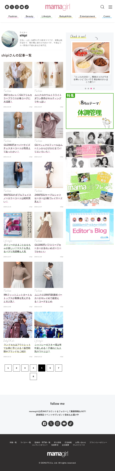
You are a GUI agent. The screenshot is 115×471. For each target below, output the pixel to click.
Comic (107, 16)
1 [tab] (86, 89)
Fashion (13, 16)
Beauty (29, 16)
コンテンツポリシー (40, 445)
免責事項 (54, 445)
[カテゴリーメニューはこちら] (110, 7)
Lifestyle (46, 16)
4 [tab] (94, 89)
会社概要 (65, 445)
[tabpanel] (91, 63)
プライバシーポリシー (98, 442)
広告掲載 (68, 442)
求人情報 (57, 442)
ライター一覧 (25, 442)
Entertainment (87, 16)
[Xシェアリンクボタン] (51, 423)
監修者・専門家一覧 (42, 442)
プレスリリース (79, 445)
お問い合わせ (80, 442)
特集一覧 (13, 442)
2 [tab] (88, 89)
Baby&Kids (65, 16)
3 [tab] (91, 89)
